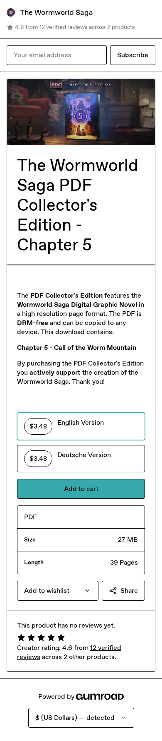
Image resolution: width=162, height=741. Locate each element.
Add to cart (81, 489)
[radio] (81, 426)
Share (129, 590)
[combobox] (57, 591)
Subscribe (132, 55)
